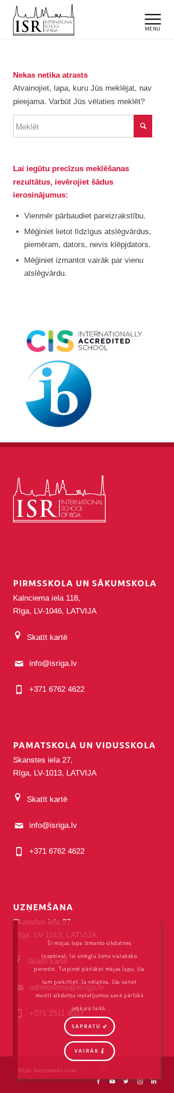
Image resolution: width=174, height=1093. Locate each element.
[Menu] (148, 18)
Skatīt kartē (47, 637)
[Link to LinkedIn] (154, 1081)
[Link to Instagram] (140, 1081)
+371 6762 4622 (56, 689)
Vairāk (86, 1051)
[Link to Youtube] (112, 1081)
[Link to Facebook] (98, 1081)
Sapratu (86, 1026)
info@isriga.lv (53, 663)
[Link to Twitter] (126, 1081)
